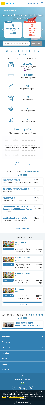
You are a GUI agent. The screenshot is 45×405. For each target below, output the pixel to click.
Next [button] (42, 29)
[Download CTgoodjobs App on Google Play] (23, 383)
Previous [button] (3, 29)
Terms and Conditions (16, 396)
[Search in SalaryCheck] (27, 69)
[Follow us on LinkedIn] (25, 388)
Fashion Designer (13, 28)
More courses (21, 228)
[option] (13, 30)
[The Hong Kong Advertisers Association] (26, 379)
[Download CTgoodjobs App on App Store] (21, 383)
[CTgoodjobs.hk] (22, 376)
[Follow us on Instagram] (20, 388)
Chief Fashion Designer (31, 29)
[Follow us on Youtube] (31, 388)
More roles (21, 304)
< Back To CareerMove (9, 10)
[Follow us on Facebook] (14, 388)
